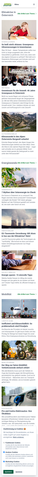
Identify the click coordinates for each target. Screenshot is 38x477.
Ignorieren (19, 472)
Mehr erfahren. (18, 437)
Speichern (8, 472)
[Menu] (34, 4)
